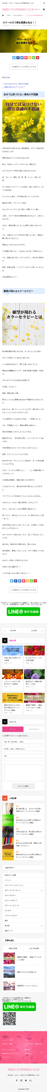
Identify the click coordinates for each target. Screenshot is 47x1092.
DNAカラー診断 (10, 875)
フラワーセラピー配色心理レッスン (34, 1045)
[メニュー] (43, 9)
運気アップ (9, 931)
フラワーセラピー (11, 915)
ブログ (27, 1040)
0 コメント (13, 729)
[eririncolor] (18, 9)
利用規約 (27, 1050)
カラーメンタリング (12, 905)
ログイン (37, 9)
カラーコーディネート (13, 890)
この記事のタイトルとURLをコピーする (23, 67)
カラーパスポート (11, 900)
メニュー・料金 (7, 1040)
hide (7, 77)
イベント (8, 880)
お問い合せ (28, 1053)
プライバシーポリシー (9, 1050)
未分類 (24, 25)
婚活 (6, 921)
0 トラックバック (34, 729)
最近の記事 (13, 948)
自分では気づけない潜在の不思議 (16, 84)
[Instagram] (21, 1080)
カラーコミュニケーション (14, 885)
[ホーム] (3, 15)
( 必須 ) (14, 742)
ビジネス (8, 910)
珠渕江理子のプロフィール (10, 1053)
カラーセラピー (16, 25)
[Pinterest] (26, 1080)
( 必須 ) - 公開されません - (15, 749)
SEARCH (44, 3)
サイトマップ (6, 1057)
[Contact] (30, 1080)
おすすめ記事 (34, 948)
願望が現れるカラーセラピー (14, 87)
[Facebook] (17, 1080)
